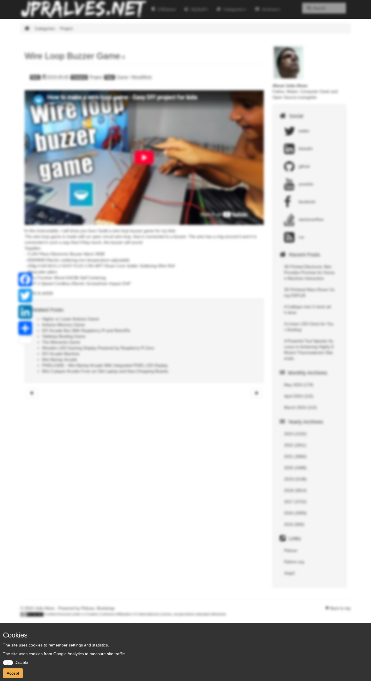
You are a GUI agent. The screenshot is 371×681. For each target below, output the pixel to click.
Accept (13, 673)
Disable (21, 662)
